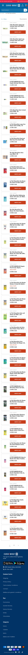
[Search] (25, 10)
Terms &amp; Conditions (10, 585)
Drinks (5, 613)
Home (5, 626)
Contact (5, 589)
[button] (26, 5)
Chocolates (6, 616)
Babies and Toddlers (9, 637)
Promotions (6, 602)
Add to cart (17, 32)
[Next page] (18, 545)
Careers (5, 629)
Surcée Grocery (7, 606)
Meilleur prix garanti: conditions (12, 592)
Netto (4, 633)
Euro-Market (11, 652)
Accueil (2, 13)
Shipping (5, 578)
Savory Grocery (7, 609)
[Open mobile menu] (3, 5)
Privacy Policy (7, 582)
